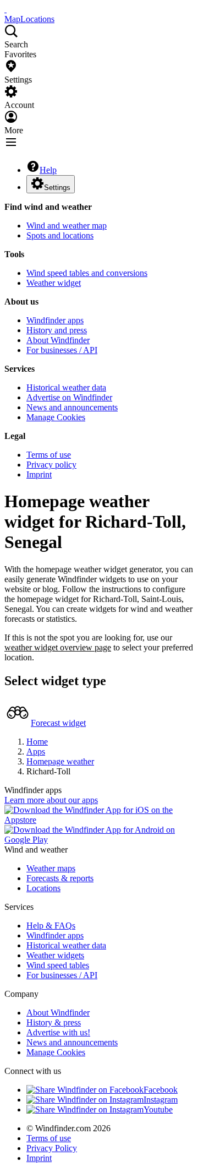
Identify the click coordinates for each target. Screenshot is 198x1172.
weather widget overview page (57, 647)
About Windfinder (58, 340)
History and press (56, 330)
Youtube (158, 1109)
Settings (57, 187)
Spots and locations (60, 235)
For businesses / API (61, 350)
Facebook (161, 1089)
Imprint (39, 474)
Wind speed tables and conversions (86, 273)
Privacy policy (51, 464)
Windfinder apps (55, 320)
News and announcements (72, 407)
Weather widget (53, 282)
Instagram (161, 1099)
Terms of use (48, 454)
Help (48, 170)
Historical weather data (66, 387)
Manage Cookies (55, 417)
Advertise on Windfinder (69, 397)
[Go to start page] (5, 9)
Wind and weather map (66, 225)
